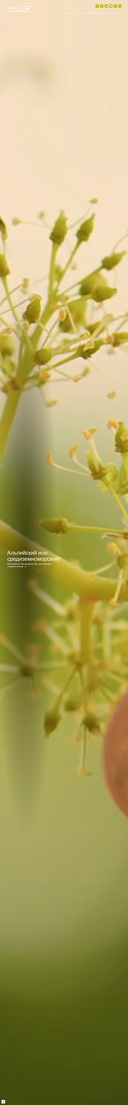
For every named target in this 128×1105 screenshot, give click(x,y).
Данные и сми (112, 13)
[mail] (120, 6)
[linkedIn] (106, 6)
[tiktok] (115, 6)
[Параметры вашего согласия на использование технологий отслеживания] (3, 1102)
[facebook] (102, 6)
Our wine (67, 13)
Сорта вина (79, 13)
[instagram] (97, 6)
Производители (95, 13)
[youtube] (111, 6)
